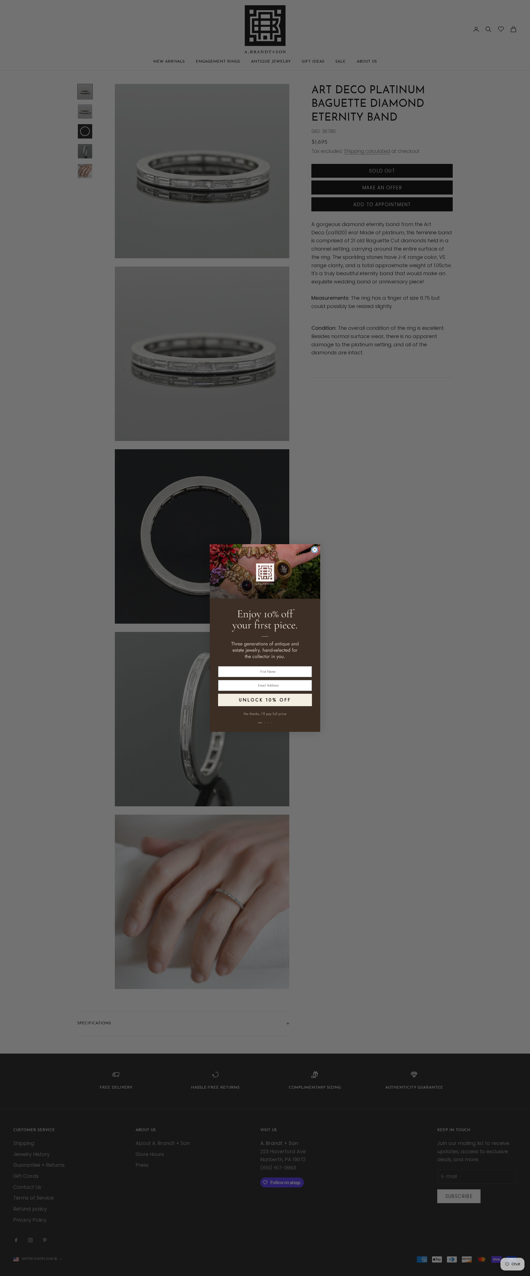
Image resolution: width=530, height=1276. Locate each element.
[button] (265, 720)
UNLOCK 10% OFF (265, 700)
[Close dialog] (314, 549)
